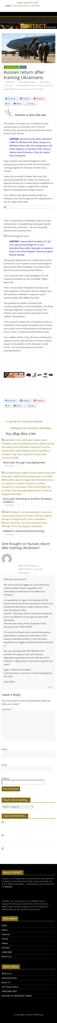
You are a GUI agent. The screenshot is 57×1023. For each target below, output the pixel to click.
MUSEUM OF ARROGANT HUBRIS (17, 995)
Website (5, 778)
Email (4, 765)
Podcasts (6, 934)
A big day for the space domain (22, 421)
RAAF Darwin (14, 89)
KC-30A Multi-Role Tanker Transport (30, 85)
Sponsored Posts (9, 978)
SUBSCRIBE (7, 952)
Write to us (7, 956)
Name (4, 749)
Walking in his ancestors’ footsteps (32, 428)
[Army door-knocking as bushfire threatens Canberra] (28, 472)
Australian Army (11, 67)
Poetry (4, 930)
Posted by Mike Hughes (27, 82)
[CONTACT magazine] (4, 19)
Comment (7, 709)
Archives (6, 947)
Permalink (24, 572)
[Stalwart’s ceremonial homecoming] (28, 512)
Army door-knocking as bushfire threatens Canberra (27, 500)
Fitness (5, 938)
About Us (6, 982)
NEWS (4, 925)
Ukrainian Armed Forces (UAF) (31, 89)
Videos (5, 943)
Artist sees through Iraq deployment (24, 462)
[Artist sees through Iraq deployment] (28, 440)
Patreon (8, 886)
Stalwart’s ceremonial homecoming (23, 531)
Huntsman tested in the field (26, 5)
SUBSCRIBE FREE (9, 991)
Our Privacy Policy (10, 987)
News (23, 67)
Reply (50, 687)
